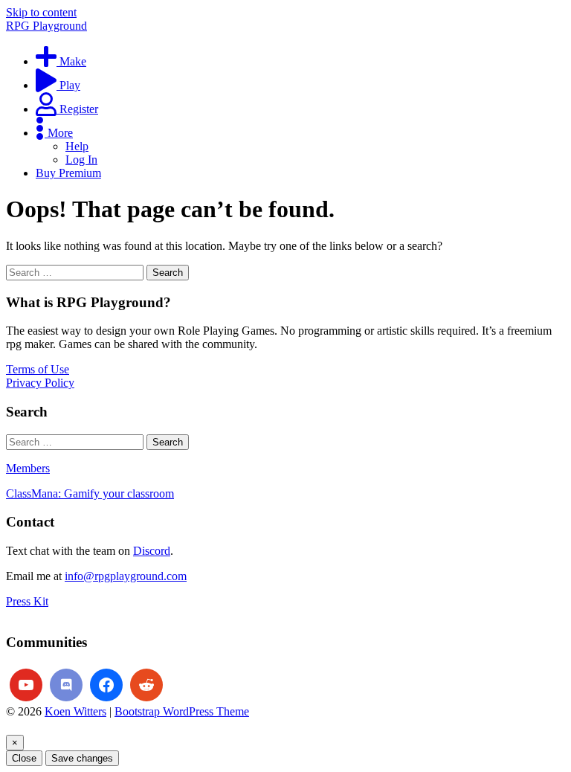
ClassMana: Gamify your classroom (90, 493)
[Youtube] (26, 685)
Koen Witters (75, 711)
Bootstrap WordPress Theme (181, 711)
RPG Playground (46, 25)
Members (28, 468)
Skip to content (41, 12)
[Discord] (66, 685)
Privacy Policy (40, 382)
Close (24, 758)
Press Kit (27, 601)
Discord (151, 550)
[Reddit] (146, 685)
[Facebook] (106, 685)
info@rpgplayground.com (126, 576)
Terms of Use (37, 369)
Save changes (82, 758)
